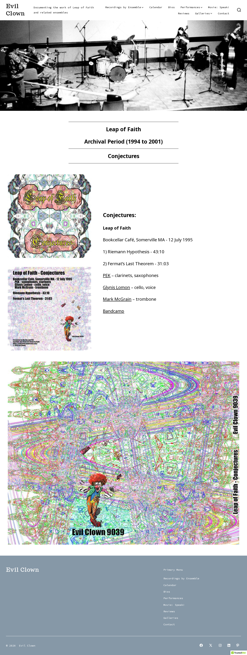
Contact (223, 13)
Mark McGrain (117, 299)
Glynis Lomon (116, 287)
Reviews (183, 13)
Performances (190, 7)
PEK (106, 275)
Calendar (155, 7)
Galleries (202, 13)
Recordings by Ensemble (123, 7)
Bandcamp (113, 311)
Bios (171, 7)
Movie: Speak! (218, 7)
